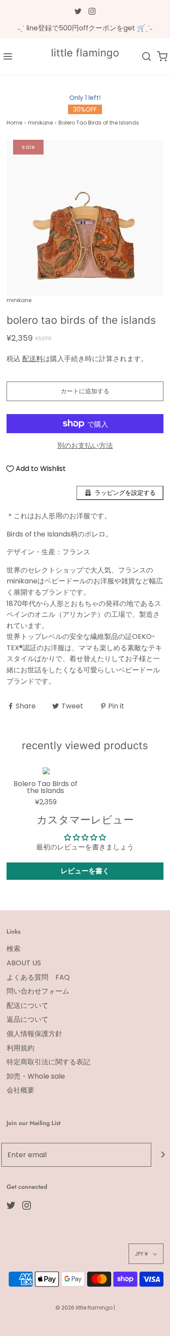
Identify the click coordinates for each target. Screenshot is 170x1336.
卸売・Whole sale (36, 1076)
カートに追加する (85, 391)
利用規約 (20, 1048)
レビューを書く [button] (85, 871)
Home (14, 122)
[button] (85, 218)
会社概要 (20, 1090)
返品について (27, 1019)
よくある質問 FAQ (38, 977)
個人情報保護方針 (34, 1034)
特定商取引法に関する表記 (48, 1062)
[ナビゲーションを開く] (8, 57)
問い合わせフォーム (38, 991)
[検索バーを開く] (146, 57)
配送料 (32, 359)
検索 (13, 949)
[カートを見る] (162, 57)
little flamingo (85, 53)
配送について (27, 1005)
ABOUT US (24, 963)
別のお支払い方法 (85, 446)
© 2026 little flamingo (84, 1307)
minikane (40, 122)
